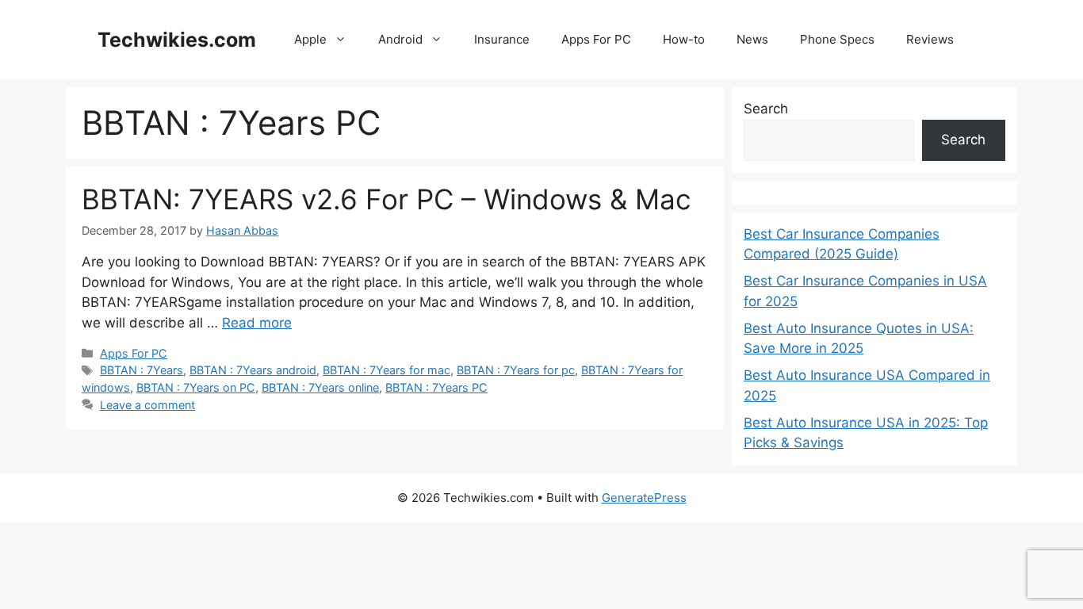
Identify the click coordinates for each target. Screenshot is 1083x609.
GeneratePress (644, 497)
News (752, 39)
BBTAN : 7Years (141, 370)
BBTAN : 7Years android (252, 370)
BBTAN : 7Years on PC (195, 387)
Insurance (502, 39)
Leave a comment (147, 405)
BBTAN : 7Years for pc (516, 370)
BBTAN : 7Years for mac (386, 370)
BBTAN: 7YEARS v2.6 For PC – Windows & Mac (386, 199)
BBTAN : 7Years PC (436, 387)
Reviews (930, 39)
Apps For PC (596, 39)
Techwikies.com (177, 40)
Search (766, 109)
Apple (310, 39)
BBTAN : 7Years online (320, 387)
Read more (257, 323)
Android (400, 39)
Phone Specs (837, 39)
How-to (684, 39)
